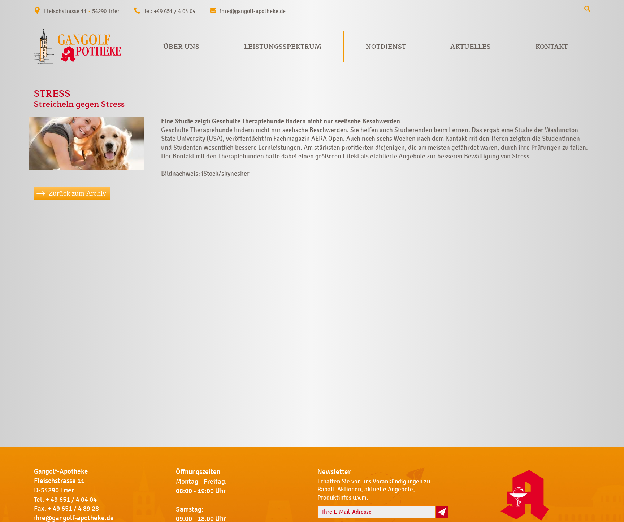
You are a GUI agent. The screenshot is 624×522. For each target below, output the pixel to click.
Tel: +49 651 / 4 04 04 (169, 11)
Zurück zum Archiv (77, 193)
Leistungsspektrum (282, 46)
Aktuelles (470, 46)
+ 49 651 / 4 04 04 (71, 500)
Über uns (181, 46)
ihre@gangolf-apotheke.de (253, 11)
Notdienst (386, 46)
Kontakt (552, 46)
